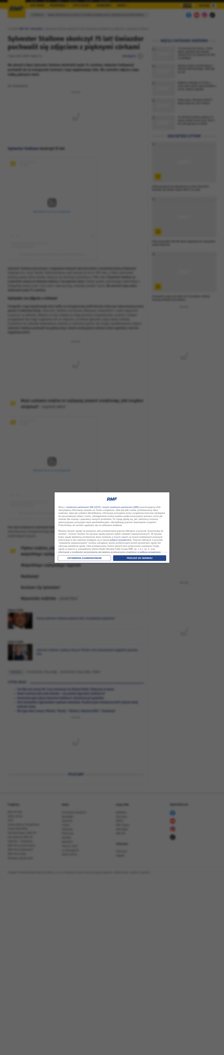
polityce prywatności (120, 540)
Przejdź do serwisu (140, 558)
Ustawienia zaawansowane (84, 558)
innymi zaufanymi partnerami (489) (120, 507)
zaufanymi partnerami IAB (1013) (83, 507)
